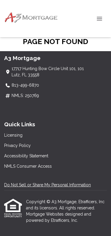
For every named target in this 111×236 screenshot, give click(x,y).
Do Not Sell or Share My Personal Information (47, 184)
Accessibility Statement (26, 155)
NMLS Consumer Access (28, 166)
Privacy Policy (17, 145)
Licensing (13, 135)
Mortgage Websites (45, 214)
